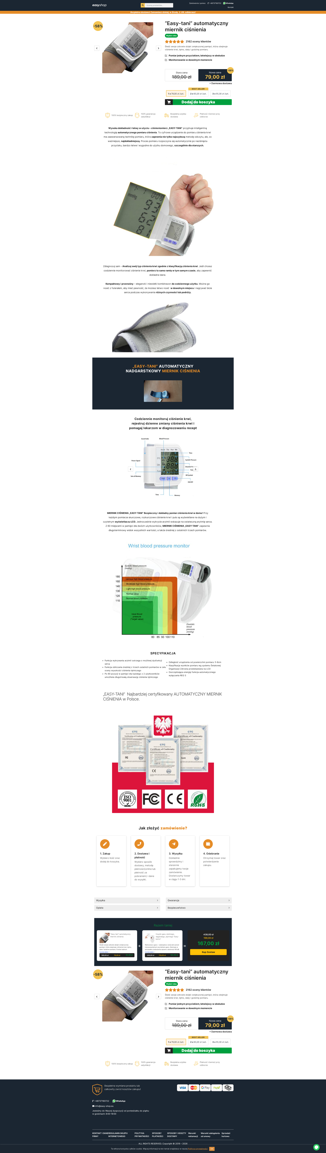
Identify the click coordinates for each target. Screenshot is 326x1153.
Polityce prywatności (198, 1149)
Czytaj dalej (103, 952)
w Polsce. (131, 699)
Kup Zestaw (208, 952)
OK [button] (212, 1149)
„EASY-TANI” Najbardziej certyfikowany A (139, 694)
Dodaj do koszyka (198, 102)
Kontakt (231, 7)
